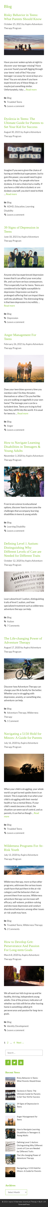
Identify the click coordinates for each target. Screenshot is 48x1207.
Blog (9, 97)
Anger (10, 425)
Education (20, 206)
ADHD (10, 206)
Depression (12, 318)
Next (20, 1042)
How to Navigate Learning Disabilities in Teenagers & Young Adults (22, 446)
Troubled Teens (14, 102)
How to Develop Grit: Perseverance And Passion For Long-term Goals (21, 946)
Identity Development (18, 1026)
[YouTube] (20, 1062)
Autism (10, 621)
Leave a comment (15, 106)
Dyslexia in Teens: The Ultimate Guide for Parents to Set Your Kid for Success (23, 123)
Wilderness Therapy (33, 925)
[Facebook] (8, 1062)
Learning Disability (16, 526)
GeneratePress (24, 1204)
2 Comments (13, 929)
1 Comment (13, 721)
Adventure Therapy (16, 712)
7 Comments (13, 625)
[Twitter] (14, 1062)
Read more (31, 89)
